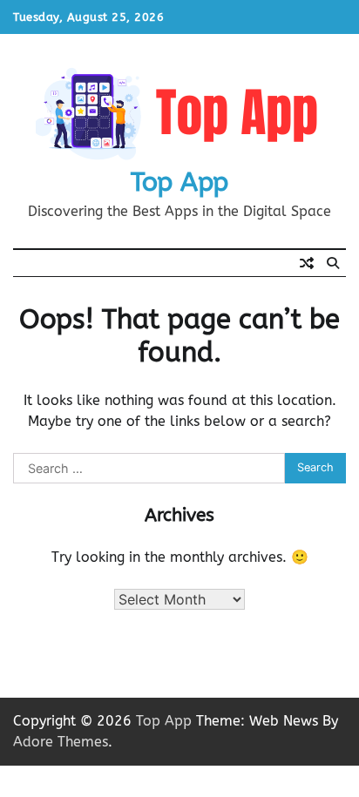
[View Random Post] (307, 263)
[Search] (333, 263)
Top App (179, 182)
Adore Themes (60, 741)
